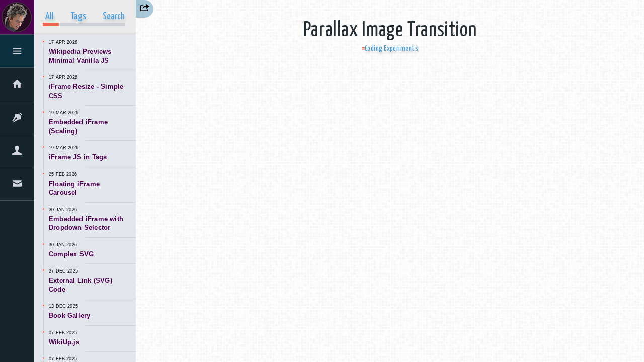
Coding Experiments (391, 48)
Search (114, 16)
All (49, 16)
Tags (78, 16)
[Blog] (17, 119)
